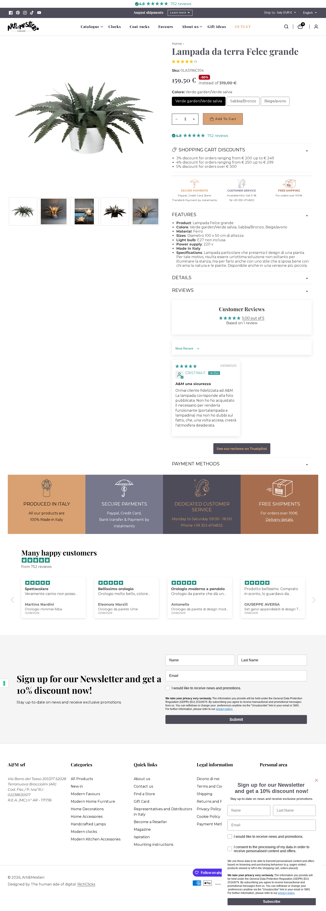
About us (142, 779)
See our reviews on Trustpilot (242, 449)
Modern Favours (85, 794)
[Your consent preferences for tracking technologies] (4, 683)
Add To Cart (225, 119)
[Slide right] (159, 211)
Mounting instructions (153, 844)
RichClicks (86, 884)
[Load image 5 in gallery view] (145, 211)
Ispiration (142, 837)
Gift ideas (217, 26)
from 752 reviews (36, 567)
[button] (90, 26)
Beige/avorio (277, 102)
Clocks (114, 26)
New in (77, 786)
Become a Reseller (150, 822)
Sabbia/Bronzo (245, 102)
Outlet (243, 26)
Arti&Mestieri (33, 877)
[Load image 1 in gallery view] (23, 211)
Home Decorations (87, 809)
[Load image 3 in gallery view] (84, 211)
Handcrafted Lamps (88, 824)
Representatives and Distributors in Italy (163, 811)
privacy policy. (224, 709)
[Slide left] (9, 211)
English (308, 12)
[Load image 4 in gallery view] (115, 211)
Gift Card (141, 801)
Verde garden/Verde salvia (199, 102)
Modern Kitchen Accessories (95, 839)
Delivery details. (279, 520)
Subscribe (271, 901)
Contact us (143, 786)
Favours (165, 26)
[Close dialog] (316, 780)
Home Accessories (86, 816)
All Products (82, 779)
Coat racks (139, 26)
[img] (186, 366)
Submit (236, 719)
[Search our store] (288, 26)
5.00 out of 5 (253, 318)
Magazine (142, 829)
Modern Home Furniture (93, 801)
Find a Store (144, 794)
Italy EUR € (285, 12)
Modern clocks (84, 832)
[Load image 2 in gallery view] (53, 211)
